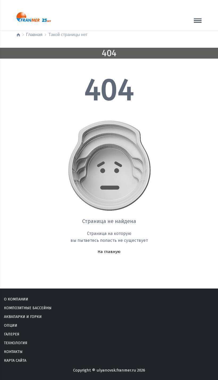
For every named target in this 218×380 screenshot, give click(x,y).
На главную (109, 251)
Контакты (13, 352)
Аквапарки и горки (23, 317)
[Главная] (18, 35)
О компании (16, 299)
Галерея (11, 334)
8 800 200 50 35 (167, 23)
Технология (15, 343)
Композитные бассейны (28, 308)
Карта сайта (15, 360)
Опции (10, 325)
